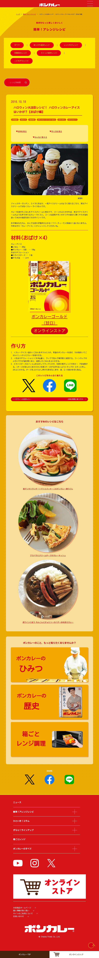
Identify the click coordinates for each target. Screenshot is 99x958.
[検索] (25, 82)
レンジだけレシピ (71, 45)
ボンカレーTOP (25, 954)
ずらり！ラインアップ (23, 830)
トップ (18, 14)
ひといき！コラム (21, 821)
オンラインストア (49, 331)
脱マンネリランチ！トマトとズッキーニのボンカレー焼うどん (48, 489)
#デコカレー (72, 119)
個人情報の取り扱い (21, 911)
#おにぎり (62, 119)
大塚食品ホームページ (22, 908)
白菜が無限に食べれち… (77, 399)
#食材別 (32, 119)
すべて (17, 45)
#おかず (23, 119)
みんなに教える (41, 137)
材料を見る (22, 131)
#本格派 (14, 119)
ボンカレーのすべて (22, 849)
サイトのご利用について (23, 913)
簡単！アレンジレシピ (29, 14)
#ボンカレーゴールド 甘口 (46, 119)
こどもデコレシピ (21, 61)
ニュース (17, 802)
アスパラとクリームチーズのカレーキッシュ (48, 555)
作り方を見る (56, 131)
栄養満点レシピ (20, 53)
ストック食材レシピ (49, 53)
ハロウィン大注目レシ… (22, 399)
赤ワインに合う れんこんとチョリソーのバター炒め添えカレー (48, 622)
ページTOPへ (93, 947)
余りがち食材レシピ (42, 45)
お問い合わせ (18, 916)
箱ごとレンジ (19, 839)
